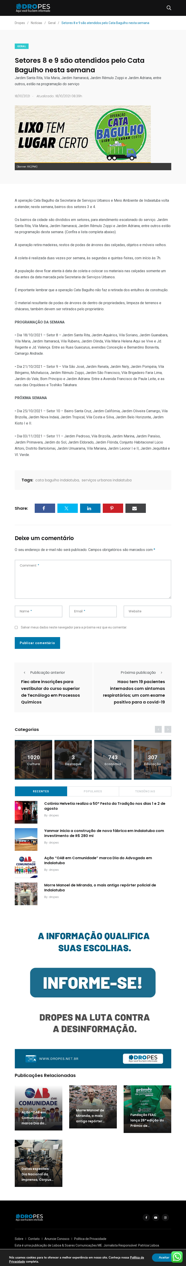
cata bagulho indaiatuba (57, 480)
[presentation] (158, 729)
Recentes (41, 791)
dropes (54, 815)
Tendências (145, 791)
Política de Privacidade (90, 1239)
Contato (34, 1239)
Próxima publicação (138, 672)
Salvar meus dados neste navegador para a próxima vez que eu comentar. (74, 627)
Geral (21, 46)
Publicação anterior (47, 672)
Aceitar (164, 1257)
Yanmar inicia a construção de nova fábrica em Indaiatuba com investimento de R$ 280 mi (104, 833)
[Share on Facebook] (45, 508)
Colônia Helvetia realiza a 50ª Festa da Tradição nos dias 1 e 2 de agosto (104, 806)
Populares (93, 791)
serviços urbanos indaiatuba (107, 480)
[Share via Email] (135, 508)
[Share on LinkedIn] (90, 508)
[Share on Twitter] (67, 508)
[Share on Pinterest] (113, 508)
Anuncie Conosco (56, 1239)
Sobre (19, 1239)
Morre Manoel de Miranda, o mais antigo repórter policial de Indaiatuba (100, 887)
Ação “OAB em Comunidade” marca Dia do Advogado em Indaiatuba (98, 860)
